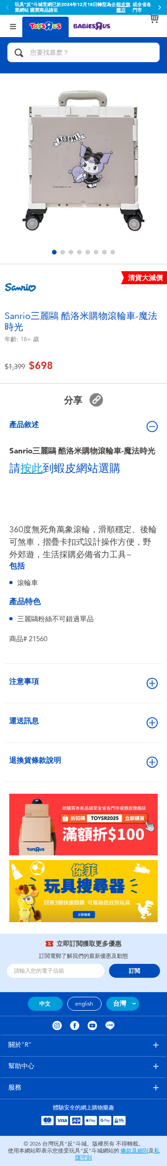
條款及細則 (134, 1150)
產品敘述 (24, 424)
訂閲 (134, 971)
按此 (31, 468)
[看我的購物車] (154, 18)
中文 (45, 1003)
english (84, 1003)
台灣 (119, 1003)
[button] (159, 7)
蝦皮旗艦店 (123, 7)
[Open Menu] (13, 26)
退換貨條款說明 (35, 760)
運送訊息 (24, 720)
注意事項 (24, 681)
